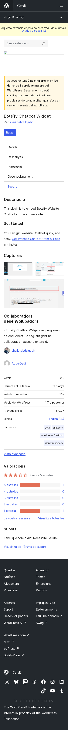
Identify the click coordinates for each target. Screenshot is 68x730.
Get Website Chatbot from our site (36, 239)
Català (17, 672)
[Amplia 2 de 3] (59, 267)
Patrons (41, 590)
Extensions (43, 584)
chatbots (58, 427)
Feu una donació (49, 616)
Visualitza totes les (51, 518)
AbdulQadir (19, 363)
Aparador (42, 570)
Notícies (9, 577)
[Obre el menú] (62, 5)
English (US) (56, 418)
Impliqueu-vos (45, 603)
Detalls (12, 147)
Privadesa (11, 590)
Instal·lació (15, 167)
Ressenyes (15, 157)
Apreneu (9, 603)
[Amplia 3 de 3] (59, 284)
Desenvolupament (20, 176)
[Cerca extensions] (44, 43)
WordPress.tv (15, 623)
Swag (41, 623)
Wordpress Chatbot (52, 435)
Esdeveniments (46, 609)
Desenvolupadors (16, 616)
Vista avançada (15, 454)
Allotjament (11, 584)
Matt (9, 642)
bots (47, 427)
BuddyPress (14, 655)
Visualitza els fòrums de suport (25, 547)
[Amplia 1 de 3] (27, 267)
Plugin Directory (14, 17)
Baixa (10, 132)
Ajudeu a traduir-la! (34, 30)
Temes (40, 577)
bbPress (11, 648)
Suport (12, 186)
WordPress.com (54, 443)
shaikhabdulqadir (21, 122)
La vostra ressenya (17, 518)
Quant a (9, 570)
